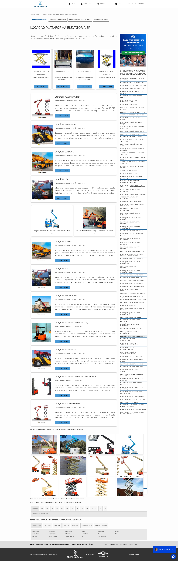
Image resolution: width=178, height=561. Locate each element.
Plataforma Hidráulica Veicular (131, 275)
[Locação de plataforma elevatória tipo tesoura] (130, 465)
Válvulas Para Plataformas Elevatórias (129, 209)
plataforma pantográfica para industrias (131, 177)
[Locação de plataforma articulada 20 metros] (73, 465)
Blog (119, 4)
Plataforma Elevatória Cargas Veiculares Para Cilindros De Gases (132, 186)
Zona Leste (75, 525)
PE (77, 508)
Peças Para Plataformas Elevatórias (133, 299)
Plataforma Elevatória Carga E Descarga (131, 290)
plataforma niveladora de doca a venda (131, 370)
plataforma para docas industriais (132, 399)
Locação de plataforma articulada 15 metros (132, 158)
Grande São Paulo (87, 525)
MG (47, 508)
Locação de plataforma (128, 173)
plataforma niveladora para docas (132, 396)
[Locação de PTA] (41, 287)
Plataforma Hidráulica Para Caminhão (130, 247)
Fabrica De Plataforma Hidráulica (132, 251)
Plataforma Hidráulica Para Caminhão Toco (130, 266)
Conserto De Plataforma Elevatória (133, 294)
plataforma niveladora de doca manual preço (131, 392)
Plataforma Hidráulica (128, 305)
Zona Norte (47, 525)
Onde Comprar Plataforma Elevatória (129, 197)
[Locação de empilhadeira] (41, 368)
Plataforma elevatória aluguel (131, 137)
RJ (42, 508)
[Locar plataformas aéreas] (101, 444)
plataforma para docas (128, 105)
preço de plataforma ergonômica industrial (132, 108)
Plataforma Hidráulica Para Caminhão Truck (130, 271)
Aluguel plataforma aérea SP (57, 19)
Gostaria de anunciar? (136, 4)
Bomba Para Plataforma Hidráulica (132, 281)
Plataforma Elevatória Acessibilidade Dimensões (129, 344)
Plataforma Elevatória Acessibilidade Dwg (128, 348)
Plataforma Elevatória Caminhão (131, 364)
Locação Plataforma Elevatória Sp (132, 336)
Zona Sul (66, 525)
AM (100, 508)
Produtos (103, 4)
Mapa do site (133, 544)
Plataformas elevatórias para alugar (130, 145)
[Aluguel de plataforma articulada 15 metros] (130, 444)
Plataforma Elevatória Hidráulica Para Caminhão (132, 205)
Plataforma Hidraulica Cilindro (131, 283)
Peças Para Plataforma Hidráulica (132, 296)
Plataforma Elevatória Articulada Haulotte (132, 320)
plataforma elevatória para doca (131, 367)
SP (57, 508)
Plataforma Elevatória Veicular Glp (132, 286)
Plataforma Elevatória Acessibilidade (128, 339)
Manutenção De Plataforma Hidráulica (130, 243)
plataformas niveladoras (129, 402)
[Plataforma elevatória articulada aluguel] (101, 465)
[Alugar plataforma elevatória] (73, 487)
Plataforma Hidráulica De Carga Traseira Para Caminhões (131, 255)
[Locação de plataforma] (73, 444)
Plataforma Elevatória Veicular (131, 231)
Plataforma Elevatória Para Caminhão (130, 222)
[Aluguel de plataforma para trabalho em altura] (130, 487)
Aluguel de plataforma (128, 171)
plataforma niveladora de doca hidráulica (131, 383)
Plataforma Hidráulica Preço (130, 317)
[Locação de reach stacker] (41, 314)
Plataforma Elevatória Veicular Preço (131, 234)
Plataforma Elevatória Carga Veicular (130, 214)
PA (105, 508)
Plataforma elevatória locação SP (132, 131)
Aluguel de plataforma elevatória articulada (132, 127)
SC (67, 508)
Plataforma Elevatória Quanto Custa (133, 194)
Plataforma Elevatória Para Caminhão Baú (130, 227)
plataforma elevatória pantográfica (133, 86)
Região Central (36, 525)
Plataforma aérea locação (101, 19)
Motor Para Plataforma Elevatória (132, 302)
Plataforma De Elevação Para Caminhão (130, 218)
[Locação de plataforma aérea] (41, 422)
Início (73, 4)
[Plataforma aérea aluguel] (101, 487)
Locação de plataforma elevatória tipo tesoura (132, 140)
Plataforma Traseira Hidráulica (131, 278)
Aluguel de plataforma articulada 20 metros (132, 162)
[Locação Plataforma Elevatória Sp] (52, 218)
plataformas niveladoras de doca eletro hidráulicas (132, 405)
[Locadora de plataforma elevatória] (44, 465)
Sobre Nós (87, 4)
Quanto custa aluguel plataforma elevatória (132, 149)
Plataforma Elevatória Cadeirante (132, 356)
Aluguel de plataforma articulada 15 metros (132, 153)
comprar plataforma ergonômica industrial (132, 79)
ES (52, 508)
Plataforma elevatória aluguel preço (131, 123)
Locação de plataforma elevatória (132, 112)
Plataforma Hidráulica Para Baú (131, 259)
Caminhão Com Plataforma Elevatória (129, 325)
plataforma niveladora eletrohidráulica (128, 101)
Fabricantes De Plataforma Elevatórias (129, 332)
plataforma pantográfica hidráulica (133, 409)
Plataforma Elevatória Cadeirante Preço (132, 360)
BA (82, 508)
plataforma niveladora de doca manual (131, 92)
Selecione (35, 508)
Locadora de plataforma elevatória (132, 134)
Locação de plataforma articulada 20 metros (132, 167)
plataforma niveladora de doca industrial (131, 388)
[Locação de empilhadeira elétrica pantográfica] (41, 395)
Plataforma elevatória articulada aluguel (80, 19)
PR (62, 508)
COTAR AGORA (41, 86)
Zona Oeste (57, 525)
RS (72, 508)
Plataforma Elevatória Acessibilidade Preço (128, 353)
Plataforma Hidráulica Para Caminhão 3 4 (130, 262)
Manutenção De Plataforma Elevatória (130, 239)
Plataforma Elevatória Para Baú (131, 201)
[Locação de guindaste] (41, 260)
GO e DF (93, 508)
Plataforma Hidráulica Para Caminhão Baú (130, 313)
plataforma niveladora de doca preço (131, 96)
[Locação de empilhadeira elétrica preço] (41, 341)
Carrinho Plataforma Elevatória (131, 329)
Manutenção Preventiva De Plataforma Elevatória (129, 181)
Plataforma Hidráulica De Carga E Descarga (132, 309)
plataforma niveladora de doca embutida (131, 379)
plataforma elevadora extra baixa (132, 83)
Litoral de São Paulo (101, 525)
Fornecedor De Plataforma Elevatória (130, 190)
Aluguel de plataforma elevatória (132, 115)
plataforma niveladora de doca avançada (131, 375)
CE (87, 508)
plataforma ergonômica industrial (132, 88)
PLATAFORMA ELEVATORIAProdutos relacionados (133, 72)
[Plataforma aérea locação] (44, 487)
